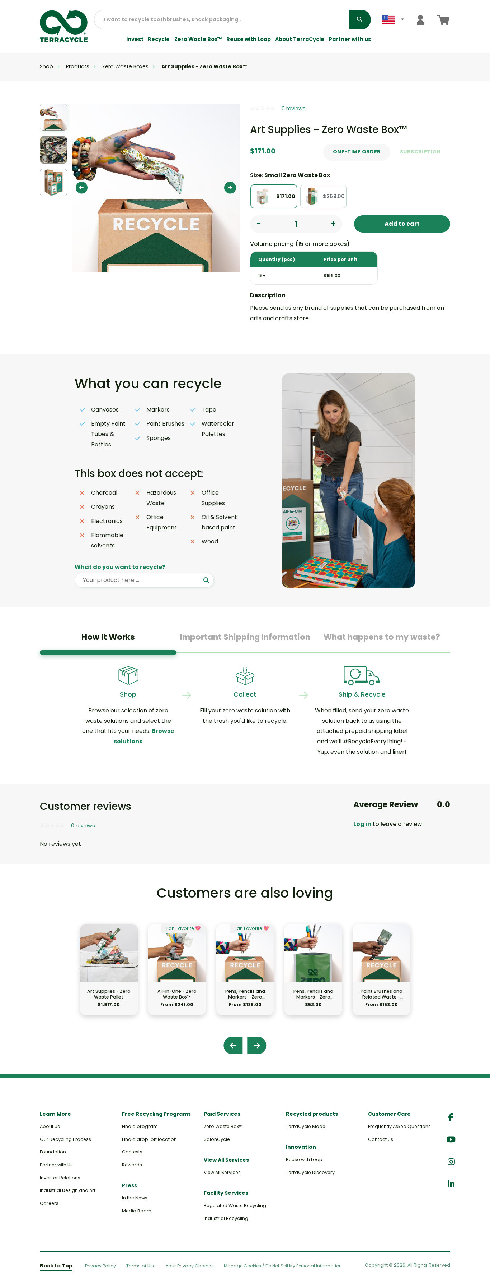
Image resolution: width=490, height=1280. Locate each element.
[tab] (108, 639)
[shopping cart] (444, 20)
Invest (134, 39)
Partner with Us (56, 1165)
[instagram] (451, 1161)
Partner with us (350, 39)
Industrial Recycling (226, 1218)
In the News (134, 1198)
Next (230, 188)
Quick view (109, 969)
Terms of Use (141, 1266)
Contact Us (380, 1139)
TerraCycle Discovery (310, 1172)
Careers (49, 1203)
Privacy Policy (100, 1266)
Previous (82, 188)
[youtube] (451, 1139)
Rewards (132, 1165)
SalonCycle (217, 1139)
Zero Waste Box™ (198, 39)
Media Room (136, 1211)
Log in (362, 824)
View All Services (222, 1172)
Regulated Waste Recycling (235, 1205)
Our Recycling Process (65, 1139)
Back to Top (56, 1265)
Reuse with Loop (248, 39)
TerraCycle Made (305, 1126)
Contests (132, 1152)
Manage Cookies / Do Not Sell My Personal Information (283, 1265)
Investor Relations (60, 1178)
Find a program (140, 1126)
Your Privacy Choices (190, 1266)
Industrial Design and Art (67, 1190)
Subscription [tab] (420, 151)
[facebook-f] (450, 1117)
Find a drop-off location (149, 1139)
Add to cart (402, 224)
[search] (360, 19)
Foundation (53, 1152)
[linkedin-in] (451, 1184)
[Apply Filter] (206, 580)
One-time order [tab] (357, 151)
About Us (50, 1126)
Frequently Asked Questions (399, 1126)
